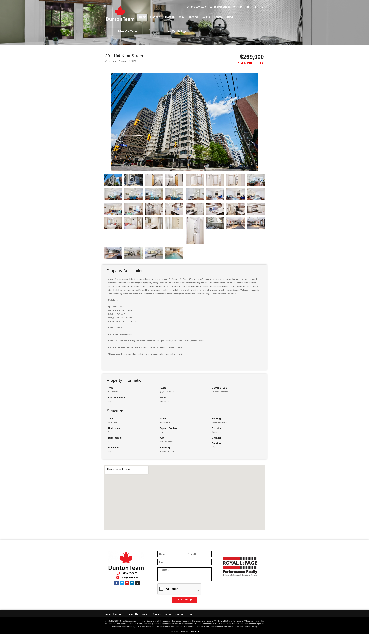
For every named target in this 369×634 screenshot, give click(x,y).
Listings (155, 17)
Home (142, 17)
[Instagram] (261, 7)
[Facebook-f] (234, 7)
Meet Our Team (174, 17)
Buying (193, 17)
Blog (230, 17)
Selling (206, 17)
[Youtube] (248, 7)
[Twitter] (241, 7)
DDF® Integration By (179, 631)
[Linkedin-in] (255, 7)
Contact (218, 17)
